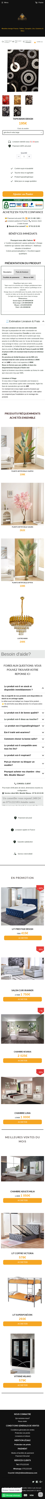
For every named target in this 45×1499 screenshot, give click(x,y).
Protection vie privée (22, 1433)
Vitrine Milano (22, 1376)
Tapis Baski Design (23, 119)
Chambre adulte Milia (22, 1191)
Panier (40, 2)
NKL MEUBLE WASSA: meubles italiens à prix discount (24, 1488)
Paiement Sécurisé (22, 1456)
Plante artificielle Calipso (22, 471)
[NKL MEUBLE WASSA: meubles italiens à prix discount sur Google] (40, 1482)
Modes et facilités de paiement (22, 1453)
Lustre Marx (22, 638)
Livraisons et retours (22, 1436)
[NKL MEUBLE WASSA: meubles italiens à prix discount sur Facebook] (37, 1482)
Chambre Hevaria (22, 1052)
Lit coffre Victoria (22, 1253)
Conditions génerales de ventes (22, 1430)
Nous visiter (22, 1421)
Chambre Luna (22, 1113)
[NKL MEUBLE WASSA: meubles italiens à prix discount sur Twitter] (33, 1482)
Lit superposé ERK (22, 1315)
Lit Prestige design (22, 929)
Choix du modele (23, 128)
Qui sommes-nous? (22, 1418)
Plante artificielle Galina (22, 527)
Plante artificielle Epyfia (22, 582)
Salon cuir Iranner (22, 990)
